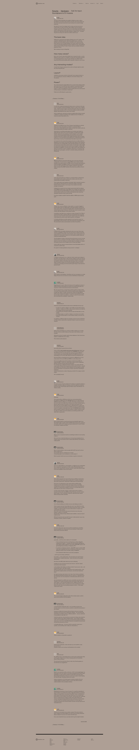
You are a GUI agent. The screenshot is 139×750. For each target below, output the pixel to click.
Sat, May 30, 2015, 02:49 (60, 448)
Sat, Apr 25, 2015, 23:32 (60, 204)
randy (58, 17)
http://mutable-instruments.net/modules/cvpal (69, 350)
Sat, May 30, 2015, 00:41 (60, 395)
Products (74, 3)
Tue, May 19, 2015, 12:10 (60, 303)
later (58, 103)
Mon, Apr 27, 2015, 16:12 (60, 229)
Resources (80, 3)
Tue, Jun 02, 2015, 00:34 (60, 633)
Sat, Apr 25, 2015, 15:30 (60, 158)
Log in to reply (84, 721)
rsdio (58, 122)
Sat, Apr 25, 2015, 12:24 (60, 104)
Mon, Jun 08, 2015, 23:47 (60, 710)
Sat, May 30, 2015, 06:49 (60, 463)
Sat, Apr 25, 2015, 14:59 (60, 123)
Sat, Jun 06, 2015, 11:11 (60, 689)
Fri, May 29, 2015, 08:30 (60, 346)
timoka (58, 254)
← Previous (54, 98)
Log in (97, 3)
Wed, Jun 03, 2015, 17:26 (60, 642)
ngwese (58, 282)
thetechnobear (60, 431)
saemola (58, 302)
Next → (62, 98)
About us (87, 3)
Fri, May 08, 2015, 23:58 (60, 283)
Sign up (101, 3)
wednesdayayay (60, 327)
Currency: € (92, 3)
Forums (55, 11)
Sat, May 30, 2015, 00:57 (60, 419)
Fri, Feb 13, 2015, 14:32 (60, 18)
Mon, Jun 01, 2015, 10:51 (60, 604)
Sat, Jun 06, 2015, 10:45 (60, 670)
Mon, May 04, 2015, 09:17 (60, 255)
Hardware (65, 11)
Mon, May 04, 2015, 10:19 (60, 272)
